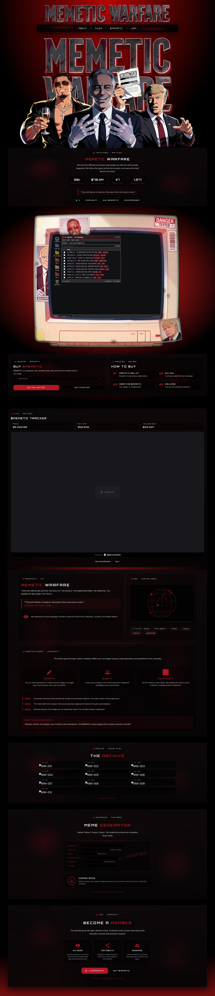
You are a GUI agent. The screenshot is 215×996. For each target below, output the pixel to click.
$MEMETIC (116, 28)
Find (118, 246)
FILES (98, 28)
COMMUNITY (91, 200)
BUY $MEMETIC (111, 200)
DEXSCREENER (131, 200)
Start (56, 316)
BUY (118, 561)
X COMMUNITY (96, 971)
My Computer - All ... (66, 316)
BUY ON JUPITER (36, 387)
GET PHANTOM (82, 387)
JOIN (133, 28)
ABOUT (83, 28)
